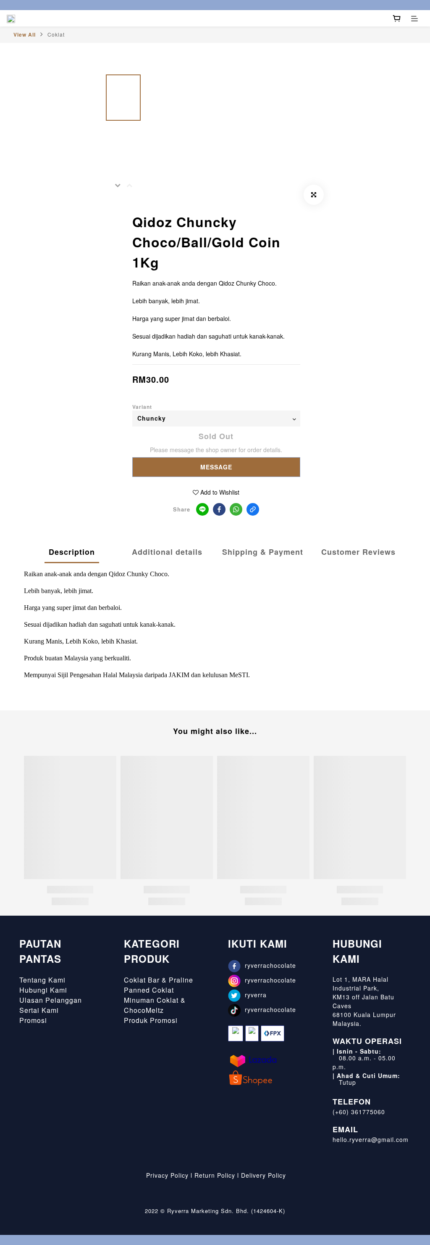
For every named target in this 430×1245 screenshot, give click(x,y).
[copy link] (252, 509)
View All (24, 34)
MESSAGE (216, 467)
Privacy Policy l (168, 1175)
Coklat (56, 34)
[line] (202, 509)
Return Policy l (216, 1175)
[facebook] (219, 509)
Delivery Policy (263, 1175)
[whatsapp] (236, 509)
